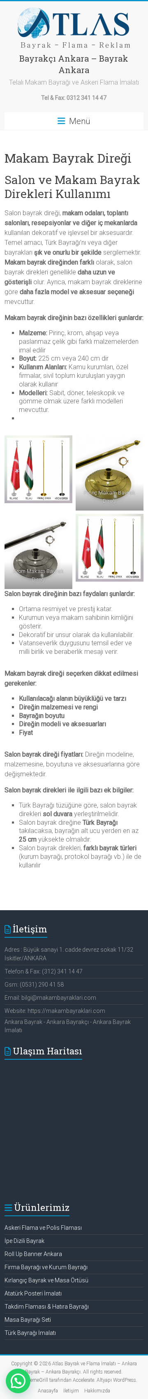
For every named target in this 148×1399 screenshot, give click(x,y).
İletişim (71, 1391)
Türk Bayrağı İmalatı (30, 1333)
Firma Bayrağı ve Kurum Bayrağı (46, 1267)
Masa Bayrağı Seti (28, 1319)
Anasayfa (48, 1391)
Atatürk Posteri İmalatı (33, 1293)
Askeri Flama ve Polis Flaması (43, 1227)
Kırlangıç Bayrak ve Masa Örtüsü (46, 1280)
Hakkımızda (97, 1391)
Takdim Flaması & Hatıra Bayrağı (47, 1306)
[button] (18, 1381)
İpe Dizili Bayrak (24, 1241)
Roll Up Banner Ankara (33, 1254)
